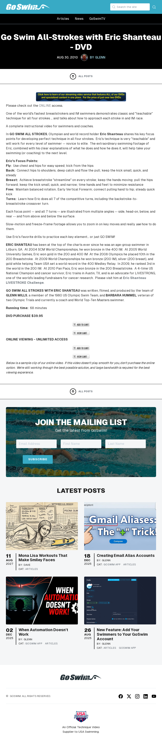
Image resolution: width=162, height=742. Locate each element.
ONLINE (45, 105)
